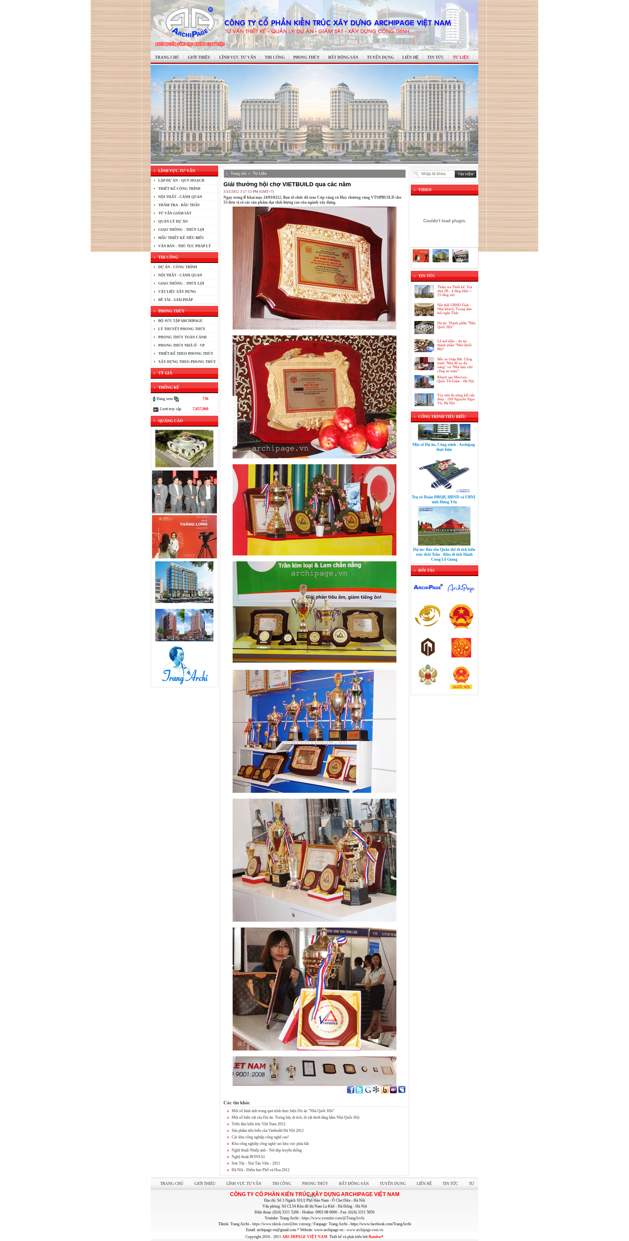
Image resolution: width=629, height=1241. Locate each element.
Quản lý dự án (173, 221)
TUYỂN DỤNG (380, 57)
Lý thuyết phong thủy (181, 329)
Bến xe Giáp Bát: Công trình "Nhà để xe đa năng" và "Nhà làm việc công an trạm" (455, 365)
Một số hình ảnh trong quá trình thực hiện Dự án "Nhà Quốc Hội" (283, 1111)
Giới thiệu (205, 1183)
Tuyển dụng (393, 1183)
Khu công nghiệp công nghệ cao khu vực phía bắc (270, 1143)
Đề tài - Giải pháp (175, 300)
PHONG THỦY (306, 57)
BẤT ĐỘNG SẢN (343, 57)
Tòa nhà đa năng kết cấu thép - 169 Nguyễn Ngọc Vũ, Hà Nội (456, 399)
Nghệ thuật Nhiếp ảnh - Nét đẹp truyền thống (267, 1150)
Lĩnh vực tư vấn (243, 1183)
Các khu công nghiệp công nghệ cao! (260, 1137)
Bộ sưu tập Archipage (180, 321)
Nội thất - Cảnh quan (180, 197)
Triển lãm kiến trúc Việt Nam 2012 (258, 1124)
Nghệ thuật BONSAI (248, 1156)
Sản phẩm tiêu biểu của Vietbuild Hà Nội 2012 (268, 1130)
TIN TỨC (435, 57)
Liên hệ (424, 1183)
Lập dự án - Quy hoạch (181, 180)
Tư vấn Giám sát (174, 213)
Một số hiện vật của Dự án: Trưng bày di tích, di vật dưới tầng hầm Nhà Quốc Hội (295, 1117)
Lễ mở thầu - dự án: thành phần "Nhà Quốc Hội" (454, 345)
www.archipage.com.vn (365, 1230)
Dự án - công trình (177, 267)
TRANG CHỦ (167, 57)
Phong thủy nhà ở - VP (181, 345)
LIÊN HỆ (410, 57)
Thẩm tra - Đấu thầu (179, 205)
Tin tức (450, 1183)
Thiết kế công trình (179, 188)
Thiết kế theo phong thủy (185, 353)
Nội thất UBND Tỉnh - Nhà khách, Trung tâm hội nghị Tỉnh (454, 309)
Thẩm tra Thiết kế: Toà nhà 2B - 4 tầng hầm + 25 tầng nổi (454, 291)
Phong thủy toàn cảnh (182, 337)
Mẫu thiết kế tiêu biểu (181, 238)
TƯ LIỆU (461, 57)
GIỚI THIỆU (199, 57)
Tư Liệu (260, 173)
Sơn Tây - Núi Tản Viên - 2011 (256, 1163)
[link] (333, 1218)
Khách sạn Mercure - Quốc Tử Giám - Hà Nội (455, 379)
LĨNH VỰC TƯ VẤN (237, 57)
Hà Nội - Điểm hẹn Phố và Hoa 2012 (261, 1170)
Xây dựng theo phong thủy (187, 362)
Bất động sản (354, 1183)
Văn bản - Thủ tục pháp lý (184, 246)
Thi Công (281, 1183)
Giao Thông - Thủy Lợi (181, 229)
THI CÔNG (275, 57)
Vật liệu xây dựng (177, 291)
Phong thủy (315, 1183)
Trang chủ (238, 173)
